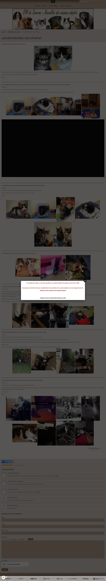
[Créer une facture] (59, 579)
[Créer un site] (7, 579)
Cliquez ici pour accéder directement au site (53, 298)
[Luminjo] (85, 579)
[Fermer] (85, 281)
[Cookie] (3, 577)
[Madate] (20, 579)
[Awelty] (46, 579)
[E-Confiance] (72, 579)
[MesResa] (33, 579)
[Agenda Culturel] (98, 579)
